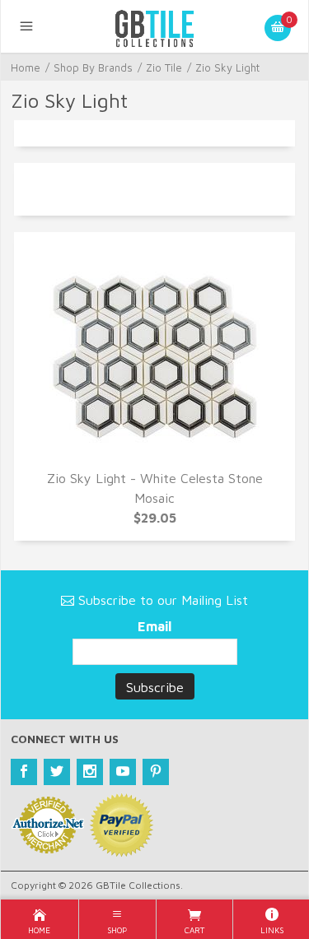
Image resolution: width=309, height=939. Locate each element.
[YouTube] (123, 772)
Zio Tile (164, 67)
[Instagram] (90, 772)
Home (25, 67)
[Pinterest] (156, 772)
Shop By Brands (93, 67)
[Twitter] (57, 772)
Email (154, 626)
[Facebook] (24, 772)
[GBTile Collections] (155, 26)
